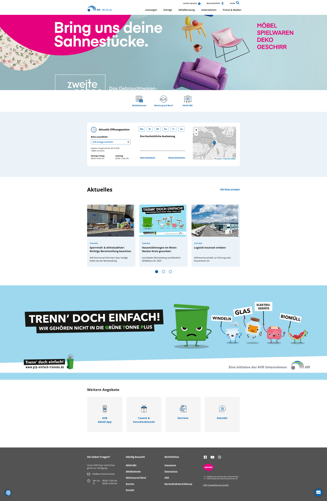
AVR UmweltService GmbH (216, 485)
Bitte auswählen (102, 139)
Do (165, 129)
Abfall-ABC (188, 105)
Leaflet (218, 159)
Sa (181, 129)
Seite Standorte (147, 157)
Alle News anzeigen (230, 189)
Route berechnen (176, 157)
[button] (237, 3)
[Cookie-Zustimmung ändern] (8, 493)
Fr (173, 129)
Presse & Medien (232, 9)
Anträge (167, 9)
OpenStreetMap (229, 159)
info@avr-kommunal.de (103, 474)
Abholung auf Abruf (163, 105)
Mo (141, 129)
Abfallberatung (186, 9)
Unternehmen (208, 9)
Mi (157, 129)
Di (150, 129)
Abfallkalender (139, 105)
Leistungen (151, 9)
